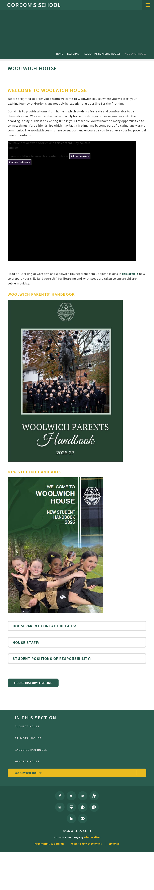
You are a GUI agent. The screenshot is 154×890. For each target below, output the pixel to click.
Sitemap (114, 843)
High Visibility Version (49, 843)
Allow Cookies (80, 156)
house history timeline (33, 683)
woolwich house (135, 53)
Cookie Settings (19, 162)
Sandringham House (31, 750)
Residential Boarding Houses (101, 53)
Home (59, 53)
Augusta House (27, 726)
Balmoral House (28, 738)
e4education (92, 837)
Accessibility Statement (86, 843)
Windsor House (27, 761)
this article (130, 274)
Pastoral (73, 53)
